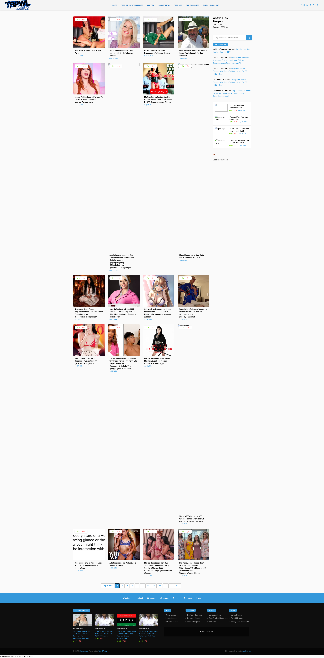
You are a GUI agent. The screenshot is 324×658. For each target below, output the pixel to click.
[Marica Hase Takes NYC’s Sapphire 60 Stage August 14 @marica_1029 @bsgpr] (89, 355)
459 (232, 122)
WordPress (102, 651)
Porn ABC (178, 5)
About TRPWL (164, 5)
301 (232, 145)
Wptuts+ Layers (193, 622)
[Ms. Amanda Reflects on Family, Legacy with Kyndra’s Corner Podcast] (124, 47)
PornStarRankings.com (218, 618)
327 (232, 133)
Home (114, 5)
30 (160, 586)
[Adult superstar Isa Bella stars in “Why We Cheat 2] (124, 560)
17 (79, 66)
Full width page (237, 618)
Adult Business (78, 629)
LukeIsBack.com (215, 615)
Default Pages (236, 615)
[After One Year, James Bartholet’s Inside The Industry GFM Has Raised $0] (193, 47)
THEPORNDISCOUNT (211, 5)
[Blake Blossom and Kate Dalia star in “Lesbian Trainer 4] (193, 67)
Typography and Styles (240, 622)
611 (232, 110)
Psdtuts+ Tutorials (194, 615)
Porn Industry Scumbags (132, 5)
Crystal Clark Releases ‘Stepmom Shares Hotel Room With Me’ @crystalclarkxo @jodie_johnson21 (231, 60)
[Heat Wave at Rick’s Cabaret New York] (89, 47)
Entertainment (171, 618)
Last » (177, 586)
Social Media (171, 615)
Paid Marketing (172, 622)
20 (154, 586)
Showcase (83, 651)
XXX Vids (150, 5)
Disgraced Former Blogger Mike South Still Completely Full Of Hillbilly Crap (230, 71)
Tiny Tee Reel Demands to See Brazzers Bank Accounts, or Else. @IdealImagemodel (232, 93)
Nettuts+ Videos (193, 618)
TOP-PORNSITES (192, 5)
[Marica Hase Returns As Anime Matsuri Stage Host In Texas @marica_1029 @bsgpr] (158, 355)
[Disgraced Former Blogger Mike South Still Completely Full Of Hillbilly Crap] (89, 560)
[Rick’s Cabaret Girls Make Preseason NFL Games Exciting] (158, 47)
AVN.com (212, 622)
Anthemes (246, 651)
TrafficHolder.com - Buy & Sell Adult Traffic (16, 657)
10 (184, 19)
